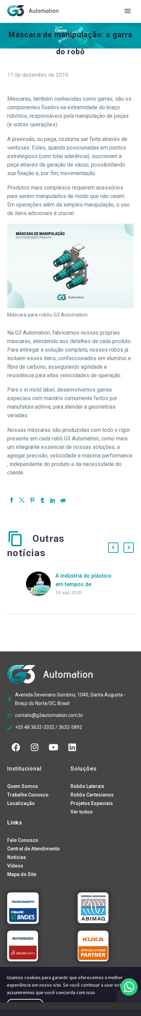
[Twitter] (22, 500)
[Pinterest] (32, 500)
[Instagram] (34, 747)
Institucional (24, 768)
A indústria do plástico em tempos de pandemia (83, 584)
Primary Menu (127, 11)
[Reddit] (63, 500)
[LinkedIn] (52, 500)
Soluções (83, 768)
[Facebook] (11, 500)
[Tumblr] (42, 500)
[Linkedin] (72, 747)
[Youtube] (53, 747)
